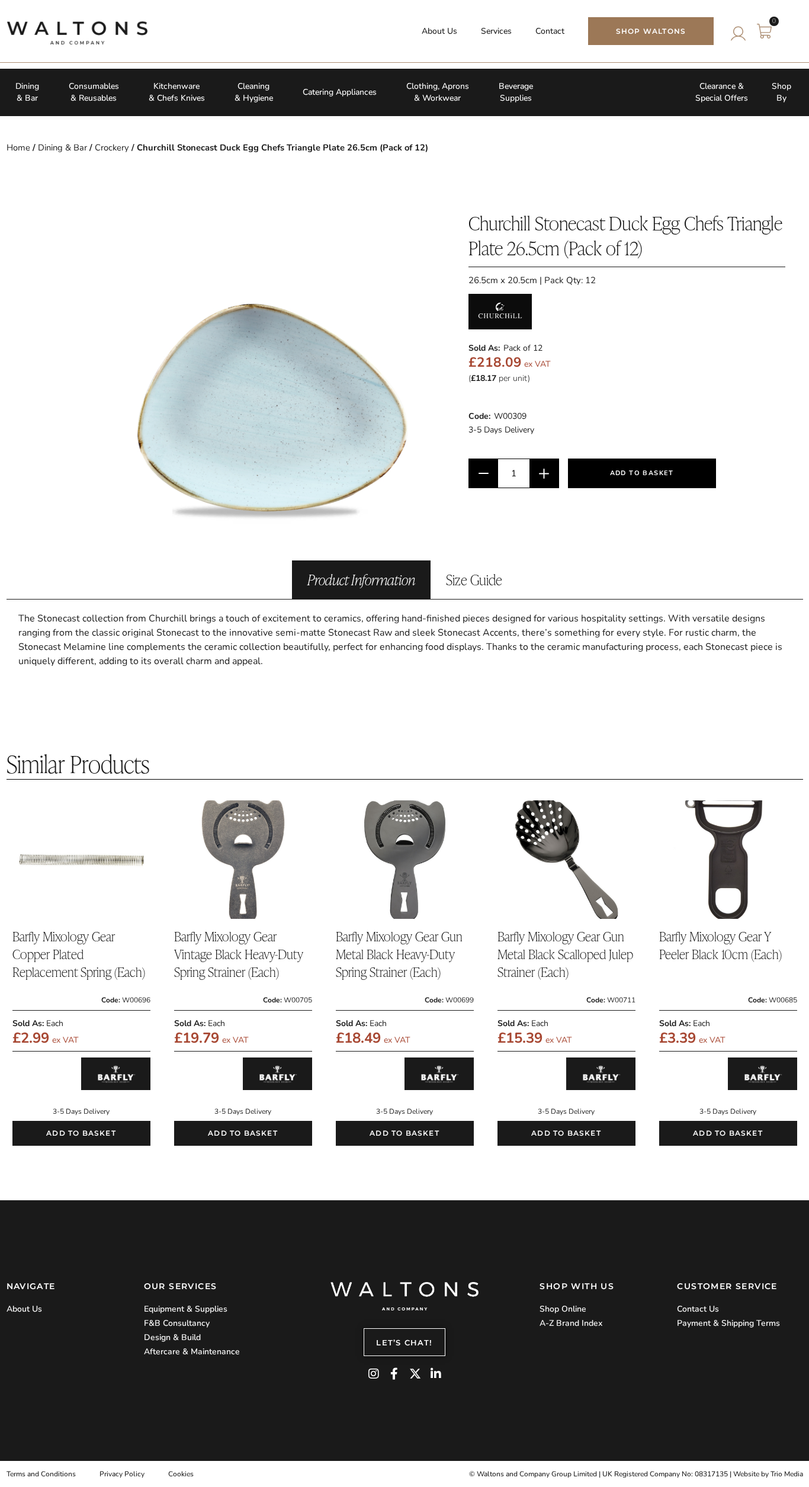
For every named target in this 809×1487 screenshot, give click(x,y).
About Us (439, 31)
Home (18, 147)
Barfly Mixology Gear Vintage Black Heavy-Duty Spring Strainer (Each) (238, 954)
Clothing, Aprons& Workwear (437, 92)
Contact (549, 31)
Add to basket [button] (81, 1133)
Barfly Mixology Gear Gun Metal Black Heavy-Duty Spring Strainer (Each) (399, 954)
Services (496, 31)
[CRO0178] (267, 377)
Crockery (112, 147)
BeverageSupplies (516, 92)
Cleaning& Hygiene (254, 92)
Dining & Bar (62, 147)
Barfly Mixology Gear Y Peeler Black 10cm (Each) (720, 945)
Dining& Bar (27, 92)
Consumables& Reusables (94, 92)
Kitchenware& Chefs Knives (177, 92)
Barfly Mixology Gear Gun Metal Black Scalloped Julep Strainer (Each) (565, 954)
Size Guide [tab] (474, 579)
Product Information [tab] (361, 579)
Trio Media (787, 1474)
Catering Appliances (340, 92)
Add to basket (642, 473)
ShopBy (781, 92)
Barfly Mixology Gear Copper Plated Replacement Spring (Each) (78, 954)
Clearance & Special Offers (721, 92)
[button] (789, 31)
